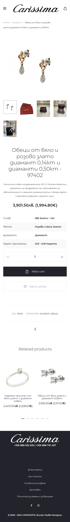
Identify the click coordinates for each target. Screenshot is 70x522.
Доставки (35, 489)
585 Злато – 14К (45, 218)
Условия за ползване (35, 483)
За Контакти (35, 470)
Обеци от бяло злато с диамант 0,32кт (52, 397)
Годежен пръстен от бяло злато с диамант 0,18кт (18, 398)
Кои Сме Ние (35, 476)
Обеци (54, 313)
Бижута (17, 22)
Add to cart (38, 271)
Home (6, 22)
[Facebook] (31, 505)
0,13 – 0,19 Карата (46, 243)
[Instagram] (38, 505)
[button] (22, 418)
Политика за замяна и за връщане (35, 496)
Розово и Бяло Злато (48, 226)
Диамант (41, 235)
